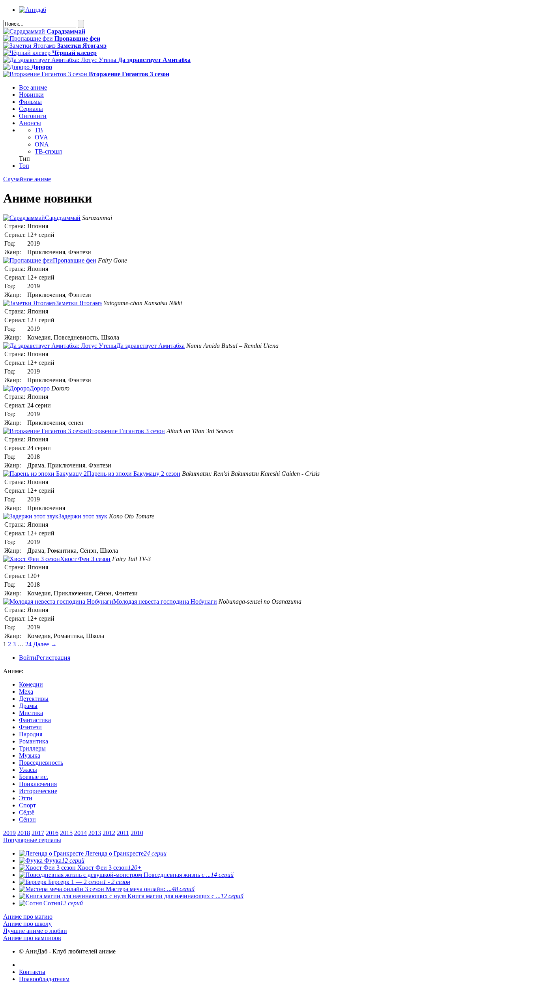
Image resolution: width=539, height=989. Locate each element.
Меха (26, 691)
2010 (137, 832)
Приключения (38, 784)
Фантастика (35, 720)
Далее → (45, 644)
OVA (41, 137)
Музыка (29, 755)
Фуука (63, 860)
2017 (38, 832)
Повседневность (41, 762)
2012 (109, 832)
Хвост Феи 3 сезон (109, 867)
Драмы (28, 705)
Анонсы (30, 123)
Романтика (33, 741)
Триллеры (32, 748)
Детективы (34, 698)
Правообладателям (44, 979)
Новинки (31, 94)
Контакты (32, 971)
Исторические (38, 791)
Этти (25, 798)
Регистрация (53, 657)
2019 (9, 832)
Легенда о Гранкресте (125, 853)
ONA (42, 144)
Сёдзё (26, 812)
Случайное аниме (27, 179)
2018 (23, 832)
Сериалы (31, 108)
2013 (94, 832)
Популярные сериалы (32, 840)
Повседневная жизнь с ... (188, 874)
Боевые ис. (33, 776)
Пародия (30, 734)
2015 (66, 832)
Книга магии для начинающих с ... (184, 896)
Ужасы (28, 769)
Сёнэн (27, 819)
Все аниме (33, 87)
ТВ (39, 130)
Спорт (27, 805)
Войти (27, 657)
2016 (52, 832)
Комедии (31, 684)
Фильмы (30, 101)
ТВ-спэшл (48, 151)
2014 (80, 832)
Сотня (62, 903)
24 (28, 644)
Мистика (31, 712)
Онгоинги (33, 116)
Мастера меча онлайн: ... (149, 889)
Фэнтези (30, 727)
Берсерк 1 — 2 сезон (88, 881)
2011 (123, 832)
